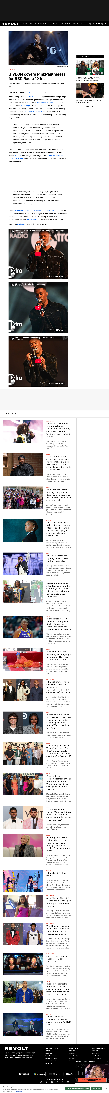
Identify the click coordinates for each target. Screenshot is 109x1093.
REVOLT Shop (96, 1058)
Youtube (105, 23)
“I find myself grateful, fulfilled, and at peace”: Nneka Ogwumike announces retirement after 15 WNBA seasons (58, 624)
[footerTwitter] (63, 1083)
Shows (25, 23)
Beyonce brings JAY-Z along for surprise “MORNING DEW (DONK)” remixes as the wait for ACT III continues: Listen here (88, 79)
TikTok (93, 23)
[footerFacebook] (57, 1083)
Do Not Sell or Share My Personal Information (77, 1088)
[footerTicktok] (46, 1083)
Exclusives (54, 23)
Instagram (90, 23)
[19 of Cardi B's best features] (23, 881)
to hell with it (29, 112)
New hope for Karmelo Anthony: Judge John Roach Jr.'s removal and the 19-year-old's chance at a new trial (59, 494)
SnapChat (96, 23)
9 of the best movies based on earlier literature (56, 959)
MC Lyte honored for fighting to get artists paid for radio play (57, 558)
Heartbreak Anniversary (46, 103)
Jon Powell (14, 92)
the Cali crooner (32, 219)
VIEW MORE (89, 106)
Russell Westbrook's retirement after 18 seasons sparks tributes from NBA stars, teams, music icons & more (58, 989)
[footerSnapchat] (52, 1083)
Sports (49, 616)
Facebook (99, 23)
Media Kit (72, 1058)
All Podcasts (49, 1053)
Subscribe (76, 23)
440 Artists (49, 1063)
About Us (72, 1051)
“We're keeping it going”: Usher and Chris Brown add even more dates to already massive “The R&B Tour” (58, 814)
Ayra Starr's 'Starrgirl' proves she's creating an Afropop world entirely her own (58, 902)
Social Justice (44, 23)
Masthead (72, 1053)
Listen (37, 23)
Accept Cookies (96, 1088)
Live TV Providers (51, 1056)
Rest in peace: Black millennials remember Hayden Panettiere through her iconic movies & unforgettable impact (58, 844)
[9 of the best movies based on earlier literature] (23, 964)
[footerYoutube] (68, 1083)
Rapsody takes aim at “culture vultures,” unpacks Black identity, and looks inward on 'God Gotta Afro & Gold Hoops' (58, 430)
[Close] (106, 1088)
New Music (12, 69)
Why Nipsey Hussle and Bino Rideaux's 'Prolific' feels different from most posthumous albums (58, 930)
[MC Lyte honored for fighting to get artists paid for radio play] (23, 564)
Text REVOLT (96, 1056)
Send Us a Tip (73, 1056)
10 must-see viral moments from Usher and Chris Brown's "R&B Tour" (58, 1020)
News (61, 23)
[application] (92, 1073)
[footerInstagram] (41, 1083)
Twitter (102, 23)
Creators (68, 23)
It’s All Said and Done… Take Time (27, 211)
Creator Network (50, 1061)
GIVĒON (30, 97)
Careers (71, 1061)
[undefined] (90, 67)
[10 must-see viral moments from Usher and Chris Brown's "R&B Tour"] (23, 1024)
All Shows (48, 1051)
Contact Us (95, 1053)
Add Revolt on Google (37, 92)
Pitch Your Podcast (51, 1058)
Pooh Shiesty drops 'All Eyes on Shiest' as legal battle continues (88, 101)
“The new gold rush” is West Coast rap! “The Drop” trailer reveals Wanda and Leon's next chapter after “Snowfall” (58, 750)
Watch (31, 23)
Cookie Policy (19, 1091)
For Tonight (25, 106)
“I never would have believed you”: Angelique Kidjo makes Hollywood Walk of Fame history (58, 655)
